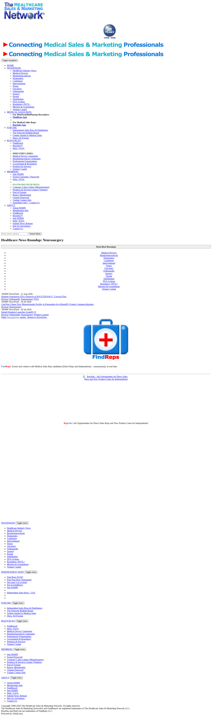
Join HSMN (18, 174)
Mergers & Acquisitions (23, 107)
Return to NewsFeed (38, 317)
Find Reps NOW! (15, 577)
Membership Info (20, 210)
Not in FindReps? (15, 585)
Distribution (18, 99)
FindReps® (18, 143)
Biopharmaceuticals (22, 76)
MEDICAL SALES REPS (19, 112)
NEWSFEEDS (14, 68)
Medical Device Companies (25, 156)
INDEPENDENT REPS (12, 572)
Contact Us (18, 228)
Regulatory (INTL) (21, 104)
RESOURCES (14, 140)
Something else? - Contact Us (26, 202)
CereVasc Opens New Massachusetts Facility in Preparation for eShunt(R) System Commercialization (47, 304)
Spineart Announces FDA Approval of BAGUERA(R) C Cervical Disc (33, 296)
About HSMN (19, 208)
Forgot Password (14, 657)
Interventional (19, 83)
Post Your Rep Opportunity (19, 580)
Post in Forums (19, 192)
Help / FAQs (18, 148)
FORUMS (12, 127)
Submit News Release (23, 223)
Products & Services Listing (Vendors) (30, 190)
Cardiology (18, 81)
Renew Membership (22, 195)
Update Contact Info (22, 200)
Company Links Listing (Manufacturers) (31, 187)
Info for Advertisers (21, 226)
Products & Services (22, 166)
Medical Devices (20, 73)
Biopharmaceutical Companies (27, 158)
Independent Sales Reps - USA (21, 592)
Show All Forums (21, 138)
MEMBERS (13, 171)
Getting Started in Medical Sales (27, 135)
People (16, 96)
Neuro (15, 86)
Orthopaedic (18, 91)
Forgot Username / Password (26, 177)
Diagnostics (18, 78)
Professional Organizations (25, 161)
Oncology (17, 88)
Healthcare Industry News (24, 70)
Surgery (16, 94)
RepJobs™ (18, 145)
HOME (10, 65)
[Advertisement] (99, 18)
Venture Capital (20, 109)
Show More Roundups (106, 247)
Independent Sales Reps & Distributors (30, 130)
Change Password (21, 197)
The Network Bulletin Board (26, 133)
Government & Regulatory (25, 164)
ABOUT (11, 205)
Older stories (14, 317)
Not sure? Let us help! (17, 582)
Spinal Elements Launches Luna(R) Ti (18, 312)
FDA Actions (19, 101)
